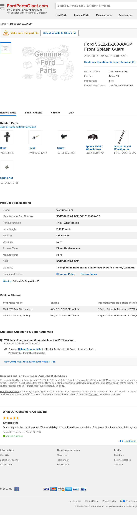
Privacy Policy (109, 501)
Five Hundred (27, 386)
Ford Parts (61, 15)
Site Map (118, 464)
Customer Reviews (9, 460)
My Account (62, 455)
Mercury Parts (103, 15)
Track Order (62, 460)
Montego (59, 386)
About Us (4, 455)
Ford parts (93, 394)
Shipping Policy (66, 274)
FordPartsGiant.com (9, 391)
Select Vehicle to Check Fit (59, 33)
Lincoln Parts (81, 15)
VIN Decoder (6, 464)
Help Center (63, 464)
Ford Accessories (122, 460)
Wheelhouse (96, 380)
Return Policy (89, 274)
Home (3, 24)
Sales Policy (75, 501)
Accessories (125, 15)
